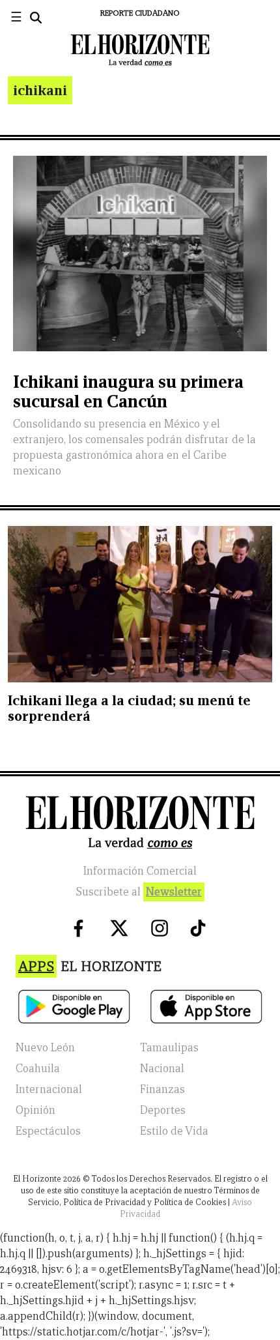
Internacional (49, 1089)
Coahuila (38, 1068)
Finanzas (162, 1089)
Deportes (163, 1110)
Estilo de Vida (174, 1131)
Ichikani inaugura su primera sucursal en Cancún (128, 391)
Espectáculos (48, 1131)
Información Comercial (140, 871)
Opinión (35, 1110)
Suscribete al (139, 892)
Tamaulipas (169, 1048)
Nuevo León (45, 1048)
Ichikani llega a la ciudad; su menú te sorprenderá (129, 708)
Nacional (162, 1068)
